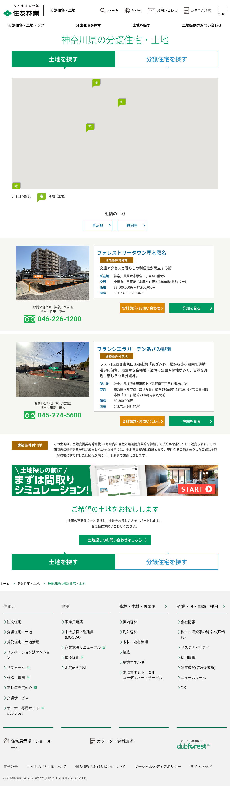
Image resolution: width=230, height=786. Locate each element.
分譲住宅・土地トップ (26, 25)
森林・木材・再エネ (137, 606)
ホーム (4, 583)
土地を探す (141, 25)
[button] (96, 82)
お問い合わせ (167, 10)
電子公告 (10, 766)
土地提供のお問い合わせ (204, 25)
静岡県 (132, 225)
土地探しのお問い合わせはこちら (115, 539)
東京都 (97, 225)
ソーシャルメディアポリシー (158, 766)
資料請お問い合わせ (141, 308)
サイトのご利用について (46, 766)
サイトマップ (201, 766)
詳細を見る (192, 308)
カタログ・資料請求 (115, 741)
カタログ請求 (201, 10)
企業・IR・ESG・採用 (197, 606)
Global (136, 10)
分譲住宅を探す (88, 25)
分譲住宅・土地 (62, 10)
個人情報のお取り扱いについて (100, 766)
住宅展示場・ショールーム (31, 744)
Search (112, 10)
